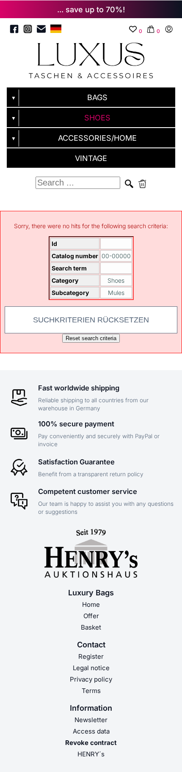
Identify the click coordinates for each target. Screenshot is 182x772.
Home (91, 604)
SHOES (97, 117)
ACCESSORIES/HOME (97, 138)
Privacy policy (91, 679)
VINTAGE (91, 158)
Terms (91, 691)
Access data (91, 731)
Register (91, 656)
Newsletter (91, 720)
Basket (91, 627)
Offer (91, 616)
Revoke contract (91, 743)
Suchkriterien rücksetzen (91, 320)
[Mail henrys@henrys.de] (41, 30)
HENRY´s (91, 754)
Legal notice (91, 668)
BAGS (97, 97)
